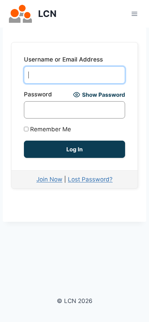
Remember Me (49, 129)
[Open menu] (134, 13)
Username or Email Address (63, 59)
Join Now (49, 179)
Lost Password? (90, 179)
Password (38, 94)
